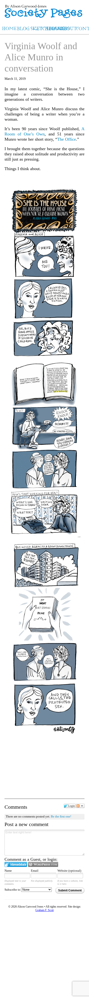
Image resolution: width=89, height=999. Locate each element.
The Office (66, 139)
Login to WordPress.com (43, 864)
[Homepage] (44, 9)
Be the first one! (61, 816)
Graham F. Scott (44, 910)
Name (8, 870)
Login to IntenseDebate (16, 864)
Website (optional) (69, 870)
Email (34, 870)
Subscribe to (13, 889)
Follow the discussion (80, 806)
